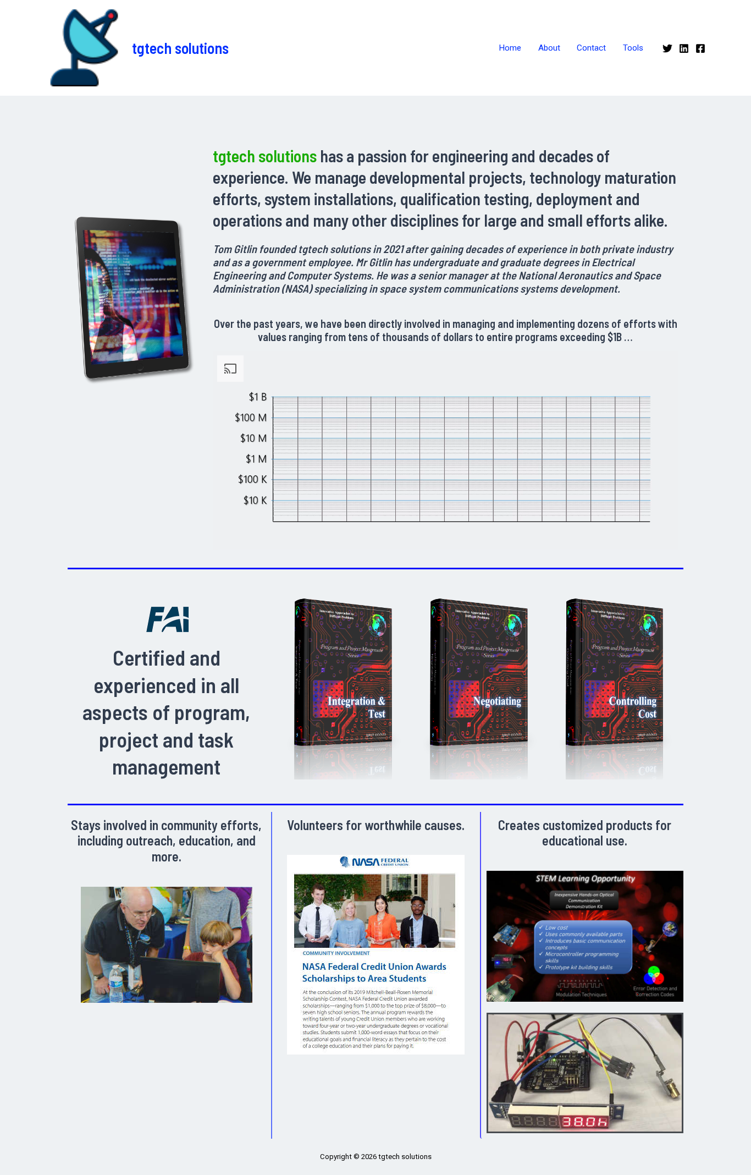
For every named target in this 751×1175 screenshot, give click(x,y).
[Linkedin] (684, 48)
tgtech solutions (180, 48)
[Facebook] (700, 48)
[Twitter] (667, 48)
